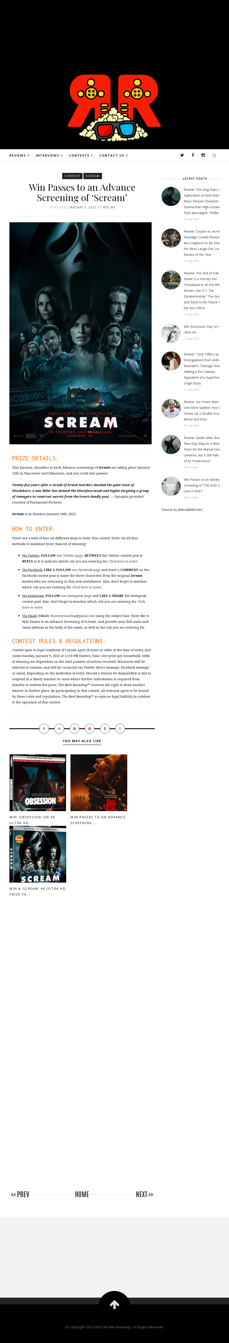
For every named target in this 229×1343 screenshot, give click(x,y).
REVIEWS (18, 155)
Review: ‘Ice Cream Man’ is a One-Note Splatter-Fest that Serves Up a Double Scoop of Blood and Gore (205, 410)
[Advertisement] (114, 31)
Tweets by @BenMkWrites (181, 510)
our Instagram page (76, 596)
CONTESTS (80, 155)
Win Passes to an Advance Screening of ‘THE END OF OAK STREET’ (203, 485)
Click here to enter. (123, 561)
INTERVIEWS (48, 155)
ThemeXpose (115, 1336)
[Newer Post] (27, 1199)
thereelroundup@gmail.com (66, 616)
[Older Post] (137, 1199)
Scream (93, 176)
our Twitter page (70, 555)
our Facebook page (86, 570)
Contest (72, 176)
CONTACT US (112, 155)
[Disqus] (82, 977)
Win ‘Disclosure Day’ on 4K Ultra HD (203, 329)
